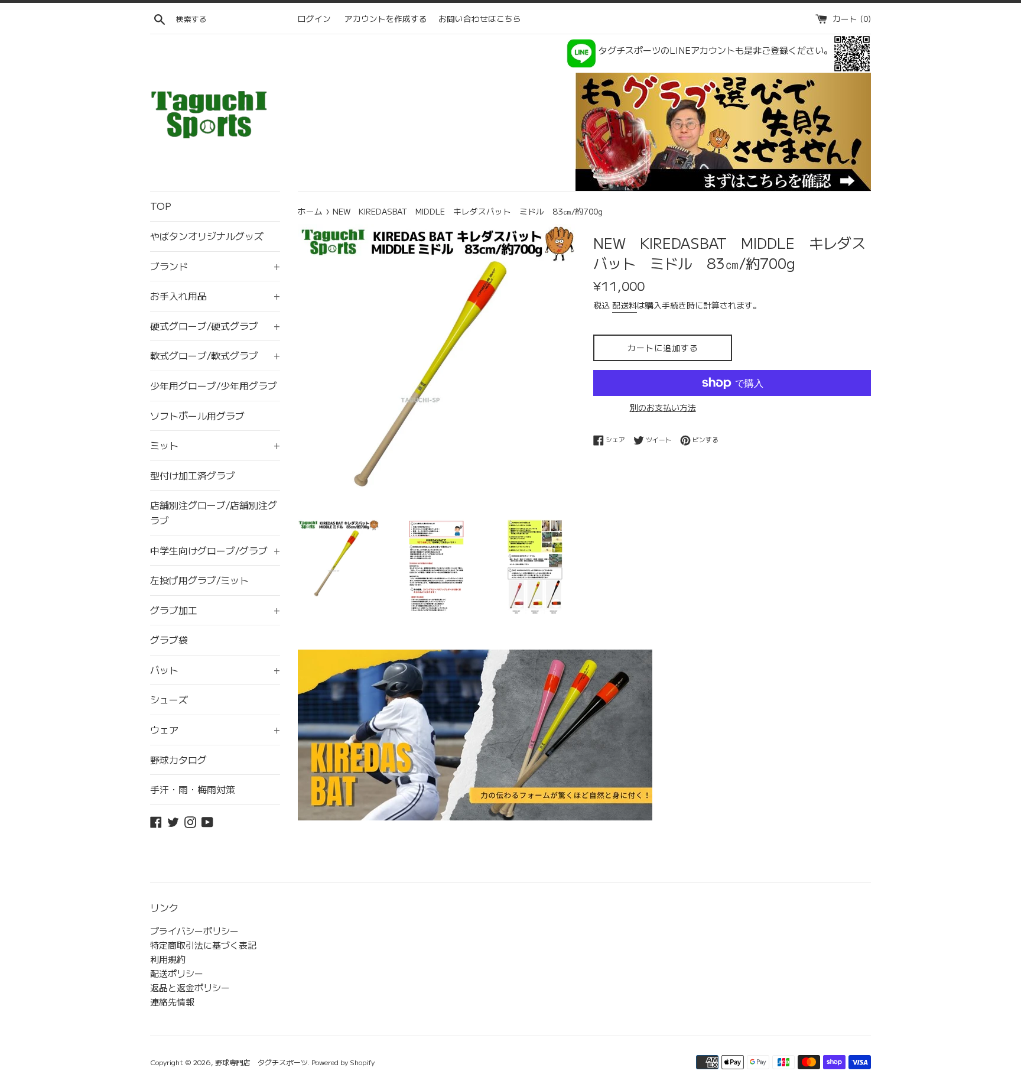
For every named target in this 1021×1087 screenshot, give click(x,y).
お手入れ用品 (215, 295)
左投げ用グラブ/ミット (199, 580)
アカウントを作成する (385, 18)
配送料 (624, 305)
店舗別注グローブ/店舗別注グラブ (213, 512)
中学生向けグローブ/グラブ (215, 550)
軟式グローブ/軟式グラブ (215, 355)
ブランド (215, 266)
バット (215, 670)
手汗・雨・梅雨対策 (192, 789)
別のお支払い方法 (663, 407)
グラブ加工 (215, 610)
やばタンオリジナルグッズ (207, 236)
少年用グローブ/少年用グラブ (213, 385)
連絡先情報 (172, 1001)
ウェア (215, 729)
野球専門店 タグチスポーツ (261, 1062)
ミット (215, 445)
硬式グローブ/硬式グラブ (215, 326)
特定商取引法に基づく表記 (203, 945)
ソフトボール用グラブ (197, 415)
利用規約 (168, 959)
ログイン (314, 18)
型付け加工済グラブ (192, 475)
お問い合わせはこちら (479, 18)
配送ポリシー (176, 973)
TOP (160, 206)
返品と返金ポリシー (190, 987)
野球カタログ (178, 759)
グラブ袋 (169, 639)
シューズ (169, 699)
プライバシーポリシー (194, 930)
